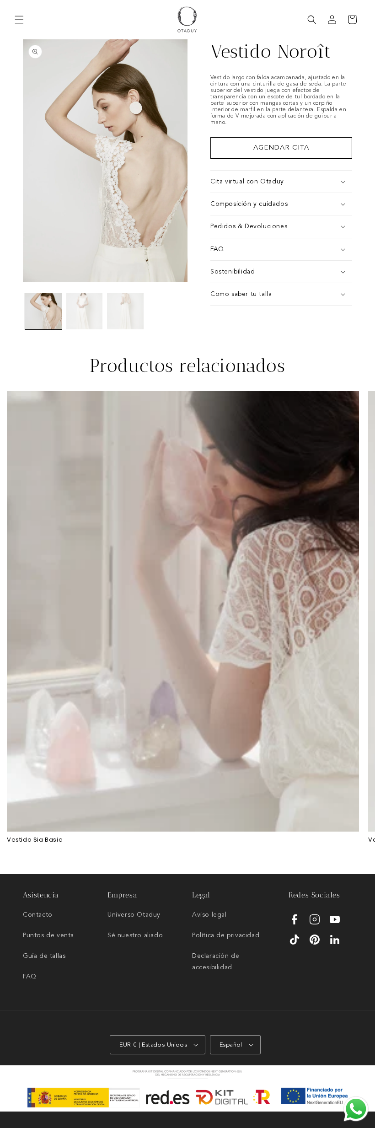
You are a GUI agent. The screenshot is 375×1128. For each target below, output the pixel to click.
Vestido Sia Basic (34, 840)
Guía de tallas (44, 956)
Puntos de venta (48, 935)
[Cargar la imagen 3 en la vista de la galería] (125, 311)
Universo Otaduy (134, 915)
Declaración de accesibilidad (215, 962)
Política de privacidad (225, 935)
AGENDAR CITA (281, 148)
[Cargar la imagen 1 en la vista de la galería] (43, 311)
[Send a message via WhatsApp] (356, 1109)
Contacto (38, 915)
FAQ (30, 976)
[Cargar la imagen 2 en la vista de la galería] (84, 311)
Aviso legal (209, 915)
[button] (19, 20)
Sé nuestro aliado (135, 935)
